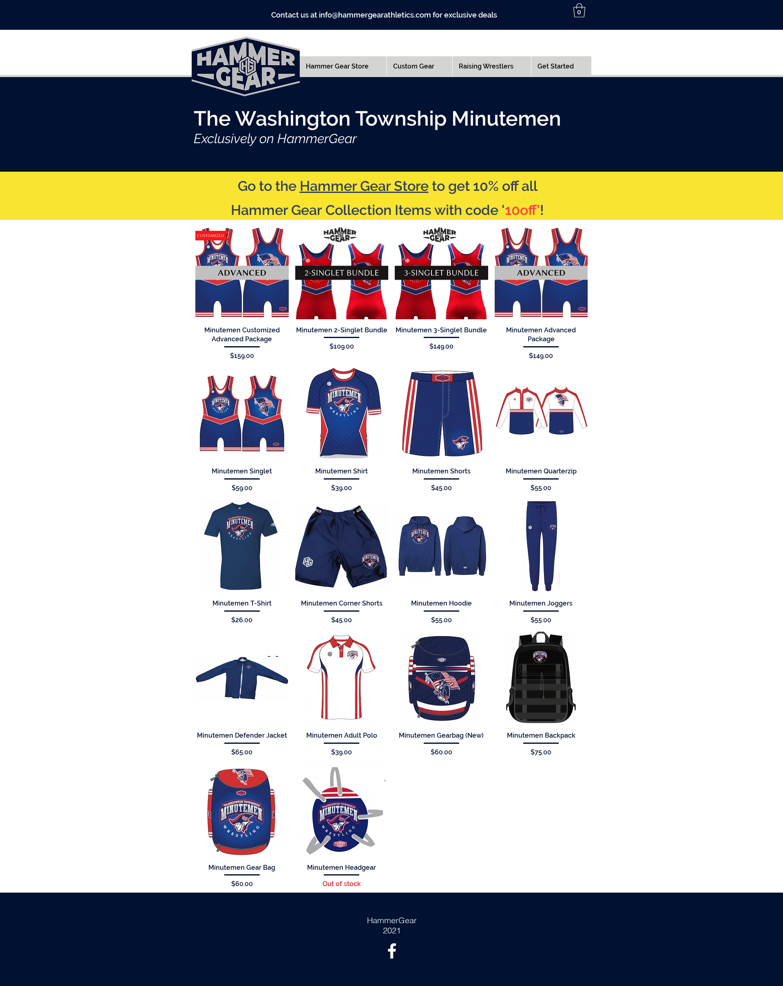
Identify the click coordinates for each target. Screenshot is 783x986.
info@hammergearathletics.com (375, 15)
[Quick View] (242, 273)
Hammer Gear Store (364, 186)
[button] (579, 10)
